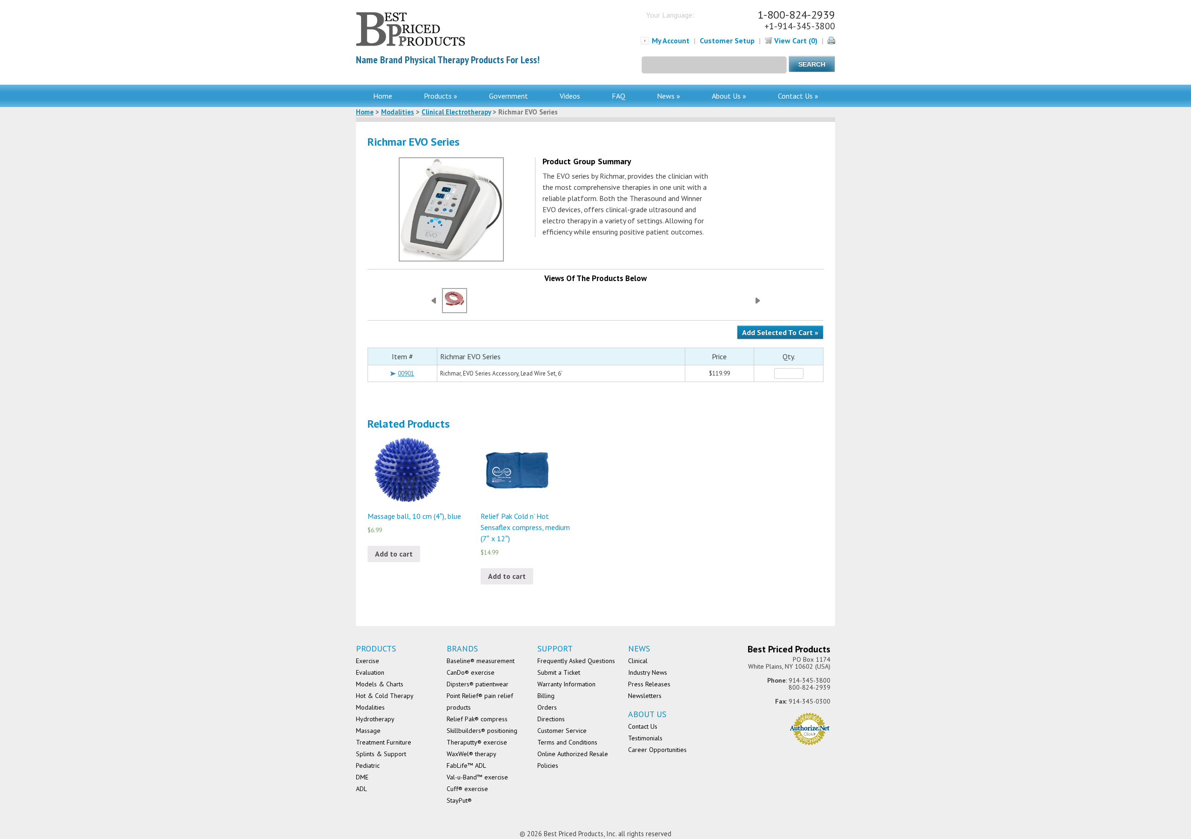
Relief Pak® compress (477, 719)
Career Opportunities (657, 749)
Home (382, 96)
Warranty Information (566, 684)
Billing (546, 695)
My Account (670, 40)
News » (668, 96)
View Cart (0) (794, 40)
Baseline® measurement (481, 661)
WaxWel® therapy (471, 754)
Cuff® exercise (467, 789)
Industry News (647, 672)
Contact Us (642, 726)
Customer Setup (727, 40)
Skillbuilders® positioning (482, 730)
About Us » (729, 96)
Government (508, 96)
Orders (547, 707)
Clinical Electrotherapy (456, 111)
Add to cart (394, 553)
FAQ (618, 96)
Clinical (638, 661)
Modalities (397, 111)
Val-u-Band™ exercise (477, 777)
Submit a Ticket (558, 672)
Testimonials (645, 738)
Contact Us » (798, 96)
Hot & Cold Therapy (385, 695)
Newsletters (645, 695)
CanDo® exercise (471, 672)
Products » (440, 96)
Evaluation (370, 672)
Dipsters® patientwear (478, 684)
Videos (570, 96)
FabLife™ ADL (466, 765)
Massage (368, 730)
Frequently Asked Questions (576, 661)
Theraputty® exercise (477, 742)
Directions (551, 719)
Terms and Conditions (567, 742)
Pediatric (368, 765)
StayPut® (459, 800)
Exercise (367, 661)
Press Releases (649, 684)
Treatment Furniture (383, 742)
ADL (361, 789)
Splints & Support (381, 754)
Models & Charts (379, 684)
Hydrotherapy (375, 719)
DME (362, 777)
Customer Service (562, 730)
